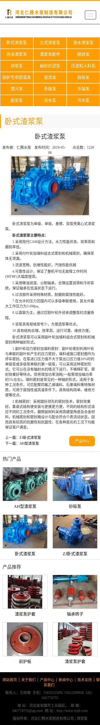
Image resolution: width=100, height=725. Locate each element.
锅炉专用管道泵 (16, 77)
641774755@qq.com (28, 711)
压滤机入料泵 (83, 66)
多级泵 (50, 89)
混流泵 (50, 77)
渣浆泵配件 (50, 54)
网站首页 (10, 680)
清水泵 (50, 100)
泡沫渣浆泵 (16, 54)
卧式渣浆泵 (16, 42)
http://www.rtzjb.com (72, 711)
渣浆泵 (82, 718)
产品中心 (82, 441)
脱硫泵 (83, 54)
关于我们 (28, 680)
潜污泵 (17, 89)
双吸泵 (17, 66)
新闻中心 (66, 680)
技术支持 (84, 680)
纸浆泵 (17, 100)
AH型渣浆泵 (29, 443)
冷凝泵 (83, 89)
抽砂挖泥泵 (50, 66)
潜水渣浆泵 (83, 42)
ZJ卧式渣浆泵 (30, 438)
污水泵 (83, 100)
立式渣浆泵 (50, 42)
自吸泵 (83, 77)
